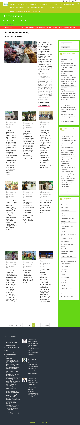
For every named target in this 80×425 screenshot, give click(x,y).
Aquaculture (64, 213)
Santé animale (65, 291)
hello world (64, 136)
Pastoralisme (64, 271)
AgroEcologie (65, 210)
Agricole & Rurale (66, 204)
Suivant (47, 325)
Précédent (10, 325)
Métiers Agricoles (66, 266)
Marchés (46, 100)
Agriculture (21, 4)
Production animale (43, 102)
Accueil (12, 4)
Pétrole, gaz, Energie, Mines (19, 7)
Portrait (63, 285)
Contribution (36, 11)
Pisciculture (64, 282)
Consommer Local (66, 221)
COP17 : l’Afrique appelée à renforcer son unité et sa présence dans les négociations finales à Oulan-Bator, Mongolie (68, 117)
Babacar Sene (45, 73)
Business (63, 215)
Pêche (55, 4)
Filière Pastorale (65, 248)
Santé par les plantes (67, 293)
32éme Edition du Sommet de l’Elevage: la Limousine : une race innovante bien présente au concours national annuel (28, 276)
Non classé (64, 269)
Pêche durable (65, 277)
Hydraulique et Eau (67, 4)
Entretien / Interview (55, 7)
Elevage (32, 4)
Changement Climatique (67, 218)
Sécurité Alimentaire (38, 7)
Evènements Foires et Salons (20, 11)
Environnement (43, 4)
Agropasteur (12, 16)
